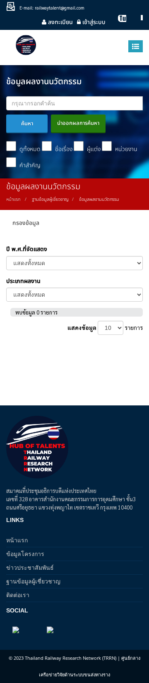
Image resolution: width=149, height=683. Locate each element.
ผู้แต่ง (93, 149)
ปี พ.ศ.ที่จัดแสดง (26, 249)
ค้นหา (27, 124)
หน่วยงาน (125, 149)
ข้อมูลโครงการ (25, 554)
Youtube (118, 22)
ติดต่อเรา (17, 595)
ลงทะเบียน (59, 22)
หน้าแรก (13, 199)
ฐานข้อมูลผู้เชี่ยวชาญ (33, 581)
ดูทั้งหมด (29, 149)
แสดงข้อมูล (81, 327)
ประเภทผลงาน (23, 281)
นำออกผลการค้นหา (78, 123)
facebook (134, 22)
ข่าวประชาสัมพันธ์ (30, 567)
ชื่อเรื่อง (62, 149)
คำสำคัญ (29, 165)
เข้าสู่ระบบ (93, 22)
